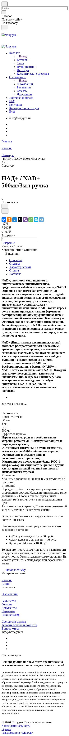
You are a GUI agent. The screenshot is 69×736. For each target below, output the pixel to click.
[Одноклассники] (9, 219)
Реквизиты (9, 601)
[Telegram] (41, 219)
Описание (15, 260)
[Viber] (25, 219)
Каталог (7, 580)
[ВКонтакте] (4, 219)
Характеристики (20, 267)
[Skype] (36, 219)
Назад (22, 56)
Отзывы (14, 263)
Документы (9, 607)
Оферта (6, 729)
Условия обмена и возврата (19, 625)
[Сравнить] (5, 211)
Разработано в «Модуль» (18, 732)
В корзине (8, 243)
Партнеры (8, 611)
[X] (20, 219)
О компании (10, 594)
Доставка (15, 274)
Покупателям (10, 614)
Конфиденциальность (16, 725)
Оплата (14, 270)
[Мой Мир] (14, 219)
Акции (6, 583)
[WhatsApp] (30, 219)
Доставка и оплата (14, 621)
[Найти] (5, 27)
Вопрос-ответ (10, 628)
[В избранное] (5, 206)
